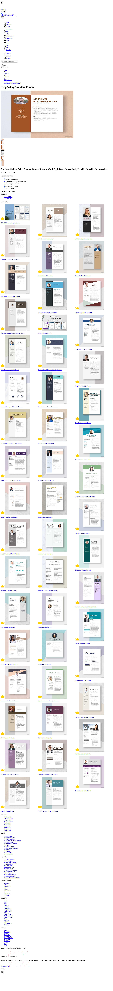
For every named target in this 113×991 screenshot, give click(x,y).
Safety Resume (8, 80)
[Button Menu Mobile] (2, 1)
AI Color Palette (8, 865)
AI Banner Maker (8, 842)
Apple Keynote (8, 917)
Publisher (6, 905)
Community (7, 932)
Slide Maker (7, 823)
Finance (6, 889)
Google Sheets (8, 910)
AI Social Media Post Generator (12, 840)
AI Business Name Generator (11, 877)
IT (4, 892)
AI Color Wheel (8, 864)
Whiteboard (7, 824)
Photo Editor (7, 827)
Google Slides (7, 911)
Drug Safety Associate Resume (12, 83)
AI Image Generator (9, 837)
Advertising (7, 886)
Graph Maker (7, 830)
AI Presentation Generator (11, 848)
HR (5, 887)
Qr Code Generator (9, 859)
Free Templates (8, 923)
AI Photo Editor (8, 852)
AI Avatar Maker (8, 868)
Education (6, 895)
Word (5, 901)
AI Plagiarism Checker (10, 874)
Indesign (6, 921)
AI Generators (7, 817)
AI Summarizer (8, 873)
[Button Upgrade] (2, 67)
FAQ (5, 945)
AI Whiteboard (8, 849)
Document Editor (8, 818)
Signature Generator (9, 867)
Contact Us (7, 935)
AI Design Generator (9, 839)
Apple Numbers (8, 916)
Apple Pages (7, 914)
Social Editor (7, 829)
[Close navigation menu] (2, 17)
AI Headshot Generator (10, 862)
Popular (6, 924)
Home (5, 70)
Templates (6, 73)
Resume (6, 76)
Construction (7, 890)
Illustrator (6, 920)
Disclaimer (7, 941)
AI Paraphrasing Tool (9, 871)
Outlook (6, 907)
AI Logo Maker (8, 836)
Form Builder (7, 826)
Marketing (6, 883)
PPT (5, 904)
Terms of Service (8, 938)
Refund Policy (7, 939)
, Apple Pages (7, 198)
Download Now (5, 966)
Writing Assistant (8, 821)
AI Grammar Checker (9, 876)
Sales (5, 884)
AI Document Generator (10, 843)
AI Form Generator (9, 846)
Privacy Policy (8, 936)
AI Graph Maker (8, 854)
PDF (5, 913)
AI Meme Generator (9, 861)
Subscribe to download (6, 176)
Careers (6, 942)
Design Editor (7, 820)
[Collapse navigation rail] (15, 15)
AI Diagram (7, 851)
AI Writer (6, 845)
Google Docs (7, 908)
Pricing (6, 933)
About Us (6, 930)
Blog (5, 944)
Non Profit (7, 893)
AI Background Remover (10, 870)
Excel (5, 902)
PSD (5, 919)
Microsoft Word (8, 197)
